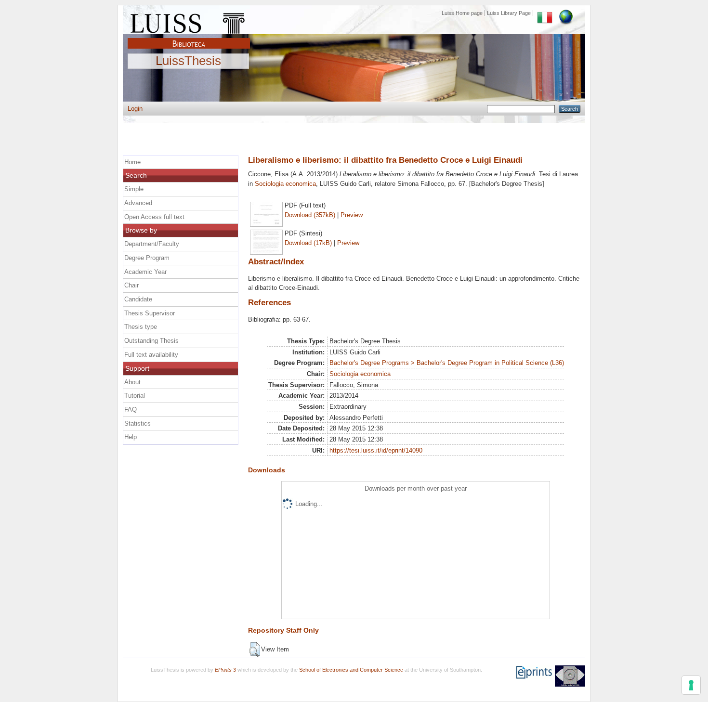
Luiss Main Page (189, 21)
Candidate (138, 299)
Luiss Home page (462, 13)
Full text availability (151, 354)
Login (135, 108)
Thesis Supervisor (149, 313)
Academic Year (145, 271)
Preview (352, 215)
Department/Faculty (151, 243)
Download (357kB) (310, 215)
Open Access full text (154, 217)
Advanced (138, 203)
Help (130, 437)
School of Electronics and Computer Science (351, 670)
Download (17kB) (308, 243)
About (132, 382)
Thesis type (140, 326)
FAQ (130, 409)
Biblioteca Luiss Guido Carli (189, 38)
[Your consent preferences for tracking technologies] (691, 685)
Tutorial (134, 395)
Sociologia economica (285, 183)
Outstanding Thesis (151, 340)
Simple (134, 189)
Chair (131, 285)
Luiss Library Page (509, 13)
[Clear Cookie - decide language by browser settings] (566, 13)
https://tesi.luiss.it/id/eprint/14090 (375, 450)
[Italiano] (544, 13)
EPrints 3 (225, 670)
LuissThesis (188, 61)
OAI (570, 676)
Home (132, 162)
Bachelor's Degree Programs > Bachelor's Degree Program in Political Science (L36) (446, 362)
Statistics (137, 423)
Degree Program (147, 257)
